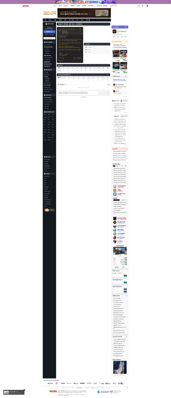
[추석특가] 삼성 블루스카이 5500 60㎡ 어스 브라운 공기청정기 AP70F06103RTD (120, 153)
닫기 (24, 390)
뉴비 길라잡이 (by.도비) (117, 353)
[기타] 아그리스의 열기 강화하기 (119, 332)
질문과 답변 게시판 (47, 83)
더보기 (123, 267)
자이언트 (45, 117)
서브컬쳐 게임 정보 (47, 191)
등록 (107, 93)
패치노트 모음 (47, 51)
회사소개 (63, 387)
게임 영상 (45, 189)
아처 (48, 127)
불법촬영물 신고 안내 (94, 387)
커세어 (49, 132)
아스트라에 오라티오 (47, 204)
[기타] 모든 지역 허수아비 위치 (118, 330)
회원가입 (46, 34)
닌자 (52, 122)
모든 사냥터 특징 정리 (117, 304)
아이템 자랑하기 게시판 (48, 89)
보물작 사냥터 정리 (116, 306)
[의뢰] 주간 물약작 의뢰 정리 (118, 308)
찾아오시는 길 (102, 387)
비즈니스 (68, 387)
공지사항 (107, 387)
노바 (52, 129)
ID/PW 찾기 (52, 34)
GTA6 (45, 206)
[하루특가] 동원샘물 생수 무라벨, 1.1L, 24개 (120, 151)
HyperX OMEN (47, 193)
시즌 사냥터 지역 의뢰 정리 (118, 349)
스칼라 (53, 134)
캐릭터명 (120, 273)
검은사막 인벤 (50, 24)
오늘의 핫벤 (46, 161)
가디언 (45, 129)
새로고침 (116, 267)
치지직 (45, 178)
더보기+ (126, 76)
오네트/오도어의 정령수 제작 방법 (119, 316)
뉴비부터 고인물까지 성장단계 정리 (119, 339)
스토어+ (125, 41)
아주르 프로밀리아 (47, 201)
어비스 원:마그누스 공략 (117, 302)
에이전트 (49, 139)
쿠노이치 (49, 122)
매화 (48, 119)
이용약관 (72, 387)
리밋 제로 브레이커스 (47, 199)
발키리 (45, 119)
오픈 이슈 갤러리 (47, 159)
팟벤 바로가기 (46, 176)
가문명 (115, 273)
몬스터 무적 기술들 (116, 298)
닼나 (44, 124)
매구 (48, 134)
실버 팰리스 (46, 197)
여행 (45, 184)
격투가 (49, 124)
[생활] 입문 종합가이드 (117, 321)
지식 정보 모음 (47, 59)
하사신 (49, 129)
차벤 (45, 180)
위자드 (53, 119)
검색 (54, 38)
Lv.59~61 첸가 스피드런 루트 (118, 318)
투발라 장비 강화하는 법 (117, 343)
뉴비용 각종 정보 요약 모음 (118, 355)
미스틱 (53, 124)
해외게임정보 (46, 187)
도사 (44, 137)
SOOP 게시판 (46, 74)
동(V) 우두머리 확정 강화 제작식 (119, 323)
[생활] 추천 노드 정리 (117, 325)
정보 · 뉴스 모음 (47, 44)
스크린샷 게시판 (47, 104)
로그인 (138, 5)
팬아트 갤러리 (46, 108)
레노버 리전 (46, 195)
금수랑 (49, 117)
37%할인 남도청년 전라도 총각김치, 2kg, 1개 (120, 159)
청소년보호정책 (86, 387)
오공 (52, 137)
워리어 (45, 114)
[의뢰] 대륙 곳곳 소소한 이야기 (118, 312)
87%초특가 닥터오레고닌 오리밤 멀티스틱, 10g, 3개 (120, 155)
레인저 (49, 114)
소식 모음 (46, 49)
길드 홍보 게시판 (47, 87)
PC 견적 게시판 (47, 168)
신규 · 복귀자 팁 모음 (48, 57)
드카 (52, 132)
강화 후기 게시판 (47, 91)
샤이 (52, 127)
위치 (44, 122)
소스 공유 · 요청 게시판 (48, 99)
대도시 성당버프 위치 (117, 300)
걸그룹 (45, 182)
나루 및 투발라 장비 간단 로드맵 (119, 341)
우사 (44, 134)
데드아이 (49, 137)
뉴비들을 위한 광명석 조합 (118, 347)
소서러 (53, 114)
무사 (52, 117)
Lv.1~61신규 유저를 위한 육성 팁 (119, 345)
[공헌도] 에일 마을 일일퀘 (117, 314)
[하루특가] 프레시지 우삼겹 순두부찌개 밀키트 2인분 (120, 157)
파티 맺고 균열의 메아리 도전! (118, 351)
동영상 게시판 (46, 106)
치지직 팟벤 (46, 72)
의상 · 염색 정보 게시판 (48, 102)
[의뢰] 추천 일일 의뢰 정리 (118, 310)
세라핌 (45, 139)
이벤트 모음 (47, 53)
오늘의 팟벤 (46, 163)
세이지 (45, 132)
